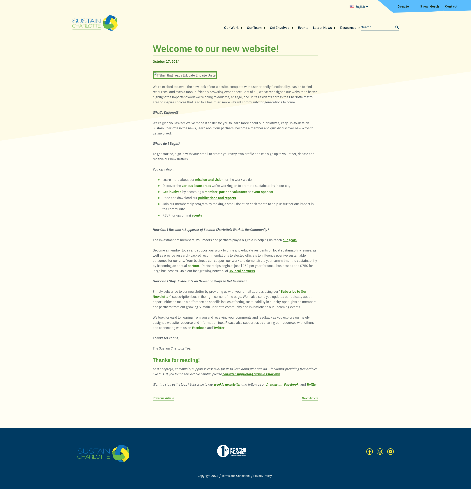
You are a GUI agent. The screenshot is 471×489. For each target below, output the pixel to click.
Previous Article (163, 398)
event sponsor (262, 191)
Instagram (380, 451)
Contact (451, 6)
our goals (290, 239)
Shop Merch (429, 6)
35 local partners (242, 270)
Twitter (218, 327)
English (360, 6)
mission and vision (209, 179)
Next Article (310, 398)
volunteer (240, 191)
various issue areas (196, 185)
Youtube (390, 451)
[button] (240, 27)
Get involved (172, 191)
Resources (348, 27)
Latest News (322, 27)
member (211, 191)
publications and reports (217, 197)
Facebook (199, 327)
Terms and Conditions (236, 476)
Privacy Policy (262, 476)
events (197, 215)
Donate (403, 6)
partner (225, 191)
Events (303, 27)
